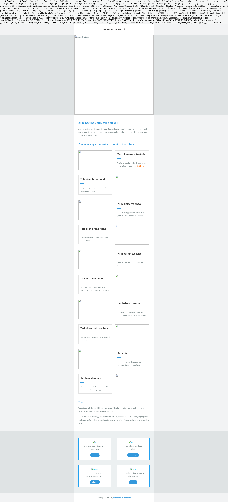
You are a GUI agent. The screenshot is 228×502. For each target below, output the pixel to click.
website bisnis (138, 166)
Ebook (94, 482)
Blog (133, 482)
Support (133, 455)
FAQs (95, 455)
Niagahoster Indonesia (122, 497)
